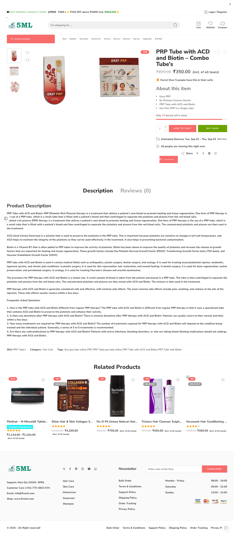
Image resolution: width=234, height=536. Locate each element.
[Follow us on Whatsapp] (95, 468)
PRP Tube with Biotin (170, 349)
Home (64, 39)
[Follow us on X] (64, 469)
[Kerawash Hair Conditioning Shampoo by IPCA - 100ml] (207, 396)
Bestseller (73, 39)
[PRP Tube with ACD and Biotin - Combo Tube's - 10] (224, 51)
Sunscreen (69, 498)
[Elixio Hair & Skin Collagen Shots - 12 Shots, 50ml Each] (72, 396)
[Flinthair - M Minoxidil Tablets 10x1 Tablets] (27, 396)
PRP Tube (98, 349)
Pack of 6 (16, 406)
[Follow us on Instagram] (82, 468)
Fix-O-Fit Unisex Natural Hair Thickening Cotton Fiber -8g (117, 422)
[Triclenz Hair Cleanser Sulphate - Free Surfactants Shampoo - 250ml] (162, 396)
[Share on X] (197, 153)
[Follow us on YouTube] (89, 468)
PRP (89, 349)
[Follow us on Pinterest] (76, 468)
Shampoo (68, 503)
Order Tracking (127, 503)
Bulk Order (158, 39)
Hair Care (107, 39)
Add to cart (182, 128)
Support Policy (127, 492)
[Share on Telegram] (209, 153)
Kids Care (136, 39)
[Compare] (27, 60)
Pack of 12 (16, 411)
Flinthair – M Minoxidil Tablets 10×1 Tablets (27, 422)
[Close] (230, 4)
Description (98, 190)
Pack (9, 402)
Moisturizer (69, 492)
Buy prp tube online (75, 349)
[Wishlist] (27, 53)
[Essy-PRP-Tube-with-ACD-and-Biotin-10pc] (14, 56)
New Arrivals (84, 39)
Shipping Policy (128, 497)
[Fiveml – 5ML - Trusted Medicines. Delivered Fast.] (20, 25)
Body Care (126, 39)
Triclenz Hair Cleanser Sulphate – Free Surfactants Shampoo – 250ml (162, 422)
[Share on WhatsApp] (215, 153)
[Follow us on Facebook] (70, 468)
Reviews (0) (135, 190)
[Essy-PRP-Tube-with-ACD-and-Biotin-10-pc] (119, 76)
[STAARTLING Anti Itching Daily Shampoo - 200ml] (217, 51)
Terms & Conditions (130, 486)
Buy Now (212, 128)
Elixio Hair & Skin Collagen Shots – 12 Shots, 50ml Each (72, 422)
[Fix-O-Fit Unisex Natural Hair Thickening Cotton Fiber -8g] (117, 396)
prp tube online (113, 349)
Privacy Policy (127, 509)
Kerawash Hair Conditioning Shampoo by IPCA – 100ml (207, 422)
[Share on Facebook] (203, 153)
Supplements (147, 39)
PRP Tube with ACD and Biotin (140, 349)
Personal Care (96, 39)
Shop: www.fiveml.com (20, 498)
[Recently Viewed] (226, 528)
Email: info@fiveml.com (20, 493)
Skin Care (117, 39)
